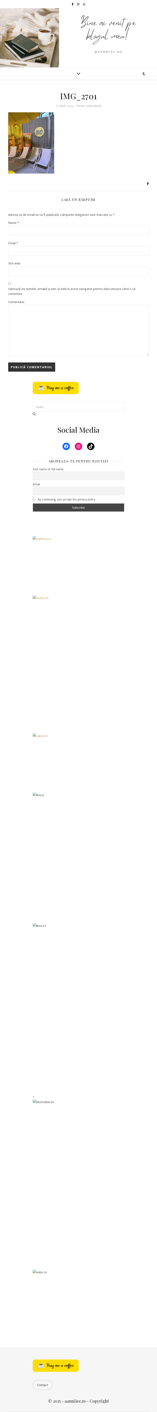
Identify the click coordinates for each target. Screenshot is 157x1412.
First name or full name (48, 469)
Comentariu (16, 302)
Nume (13, 223)
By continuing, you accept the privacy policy (66, 499)
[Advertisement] (78, 696)
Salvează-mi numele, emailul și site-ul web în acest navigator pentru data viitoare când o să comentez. (71, 291)
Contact (42, 1385)
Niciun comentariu (88, 106)
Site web (14, 263)
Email (13, 243)
